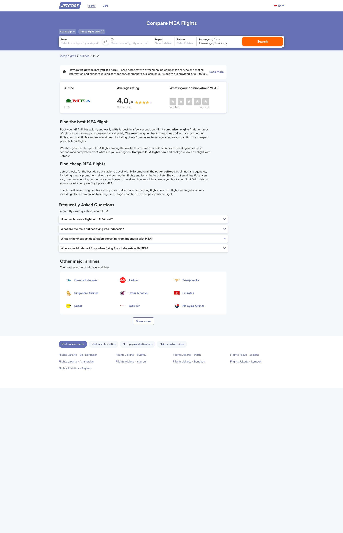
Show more (143, 321)
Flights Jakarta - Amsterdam (77, 361)
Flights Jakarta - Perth (187, 354)
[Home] (70, 5)
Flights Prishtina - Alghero (75, 368)
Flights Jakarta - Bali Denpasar (78, 354)
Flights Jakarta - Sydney (131, 354)
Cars (105, 5)
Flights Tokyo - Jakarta (244, 354)
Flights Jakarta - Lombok (245, 361)
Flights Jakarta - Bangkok (189, 361)
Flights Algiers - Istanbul (131, 361)
